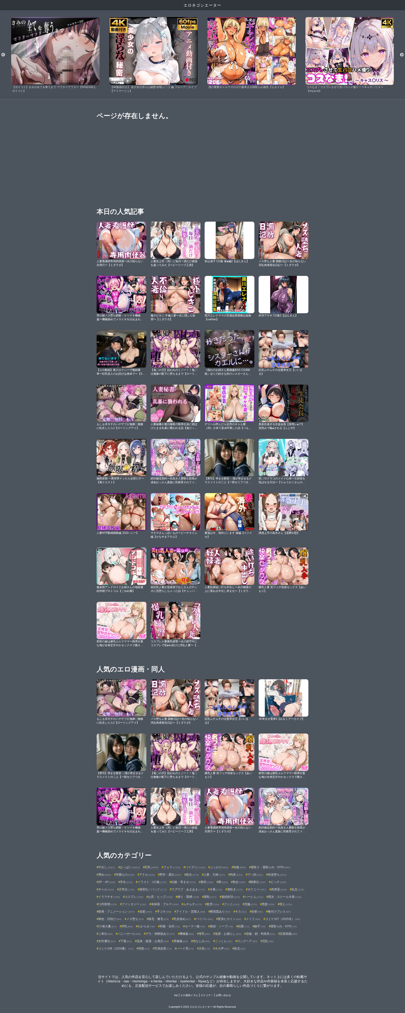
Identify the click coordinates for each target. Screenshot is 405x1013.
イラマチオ (109, 896)
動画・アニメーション (116, 911)
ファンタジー (134, 904)
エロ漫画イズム (189, 995)
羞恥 (210, 896)
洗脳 (250, 904)
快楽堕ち (277, 874)
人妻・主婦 (214, 874)
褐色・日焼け (110, 919)
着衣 (207, 882)
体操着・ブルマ (164, 904)
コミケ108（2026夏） (115, 948)
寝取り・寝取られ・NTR (270, 867)
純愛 (243, 926)
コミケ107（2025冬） (282, 919)
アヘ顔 (255, 874)
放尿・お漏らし (228, 933)
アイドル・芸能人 (190, 911)
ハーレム (254, 896)
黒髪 (268, 904)
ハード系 (185, 948)
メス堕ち (135, 919)
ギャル (106, 889)
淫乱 (268, 941)
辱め (104, 874)
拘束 (236, 874)
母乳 (204, 933)
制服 (239, 867)
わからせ (146, 926)
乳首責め (182, 919)
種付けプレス (279, 911)
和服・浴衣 (170, 926)
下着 (126, 941)
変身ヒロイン (229, 919)
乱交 (298, 889)
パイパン (204, 919)
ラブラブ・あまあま (188, 889)
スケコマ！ (207, 995)
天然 (204, 948)
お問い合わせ (223, 995)
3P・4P (106, 882)
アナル (147, 874)
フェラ (171, 867)
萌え (285, 904)
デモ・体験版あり (160, 933)
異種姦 (181, 941)
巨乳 (152, 867)
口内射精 (107, 904)
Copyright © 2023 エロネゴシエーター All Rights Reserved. (202, 1006)
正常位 (126, 889)
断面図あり (220, 911)
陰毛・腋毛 (158, 919)
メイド (253, 919)
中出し (106, 867)
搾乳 (127, 926)
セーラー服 (195, 926)
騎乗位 (258, 882)
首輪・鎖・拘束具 (260, 933)
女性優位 (107, 941)
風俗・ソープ (221, 926)
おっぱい (130, 867)
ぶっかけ (219, 867)
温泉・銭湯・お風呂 (153, 941)
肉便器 (279, 889)
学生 (126, 882)
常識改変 (163, 948)
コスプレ (134, 896)
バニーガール (129, 933)
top (176, 995)
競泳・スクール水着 (284, 896)
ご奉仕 (105, 933)
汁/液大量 (107, 926)
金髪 (145, 911)
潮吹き (235, 889)
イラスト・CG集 (152, 882)
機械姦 (187, 933)
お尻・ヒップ (160, 896)
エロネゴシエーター (202, 5)
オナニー (257, 889)
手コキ (164, 911)
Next (402, 55)
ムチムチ (192, 904)
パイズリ (195, 867)
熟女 (239, 882)
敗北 (240, 948)
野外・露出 (170, 874)
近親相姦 (288, 933)
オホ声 (222, 948)
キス (241, 911)
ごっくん (223, 941)
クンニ (231, 904)
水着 (216, 889)
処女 (192, 874)
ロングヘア (247, 941)
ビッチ (278, 882)
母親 (144, 948)
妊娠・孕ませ (183, 882)
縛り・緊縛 (188, 896)
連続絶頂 (230, 896)
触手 (260, 926)
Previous (3, 55)
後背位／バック (153, 889)
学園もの (125, 874)
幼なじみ (201, 941)
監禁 (213, 904)
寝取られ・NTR (283, 926)
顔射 (257, 911)
